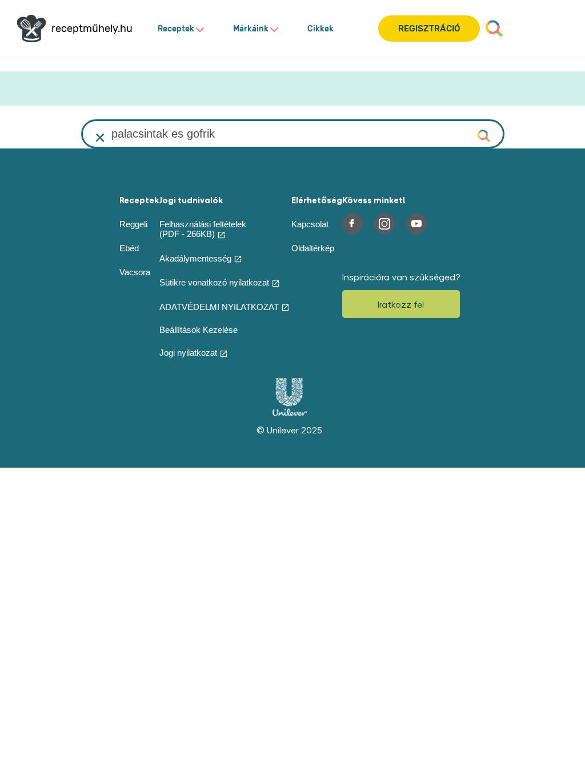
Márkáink (251, 29)
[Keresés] (485, 134)
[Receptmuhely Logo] (31, 28)
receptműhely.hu (92, 29)
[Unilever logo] (290, 413)
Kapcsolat (309, 224)
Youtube (416, 224)
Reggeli (133, 224)
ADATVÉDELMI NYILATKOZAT (219, 307)
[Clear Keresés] (100, 137)
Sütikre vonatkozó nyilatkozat (214, 282)
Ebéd (129, 248)
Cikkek (320, 29)
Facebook (352, 224)
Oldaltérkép (312, 248)
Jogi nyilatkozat (188, 352)
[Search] (494, 28)
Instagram (384, 224)
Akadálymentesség (195, 258)
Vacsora (134, 272)
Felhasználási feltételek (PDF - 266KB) (202, 229)
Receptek (176, 29)
